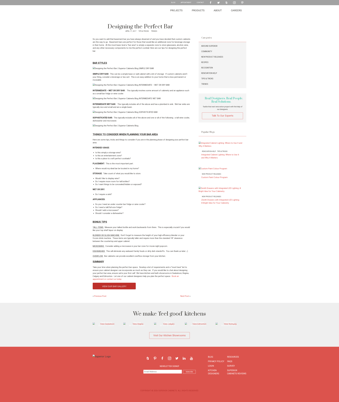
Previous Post (100, 296)
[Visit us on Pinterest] (242, 2)
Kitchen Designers (213, 372)
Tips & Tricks (143, 31)
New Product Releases (212, 57)
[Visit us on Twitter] (218, 2)
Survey (231, 366)
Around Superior (209, 46)
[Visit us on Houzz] (226, 2)
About (218, 10)
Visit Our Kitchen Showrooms (169, 335)
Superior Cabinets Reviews (236, 372)
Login (211, 366)
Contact (200, 2)
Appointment (186, 2)
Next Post (184, 296)
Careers (236, 10)
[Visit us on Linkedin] (184, 358)
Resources (233, 357)
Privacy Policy (216, 361)
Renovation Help (209, 73)
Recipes (204, 62)
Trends (154, 31)
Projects (176, 10)
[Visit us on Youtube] (191, 358)
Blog (173, 2)
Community (206, 51)
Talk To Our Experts (222, 115)
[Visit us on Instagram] (234, 2)
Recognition (207, 68)
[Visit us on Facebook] (210, 2)
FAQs (229, 361)
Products (198, 10)
